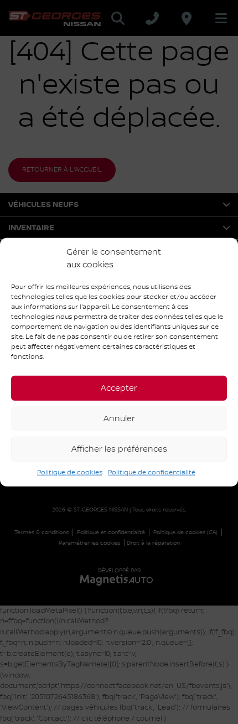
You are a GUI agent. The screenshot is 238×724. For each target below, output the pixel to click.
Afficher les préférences (119, 449)
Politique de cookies (69, 472)
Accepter (119, 388)
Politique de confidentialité (151, 472)
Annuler (119, 418)
